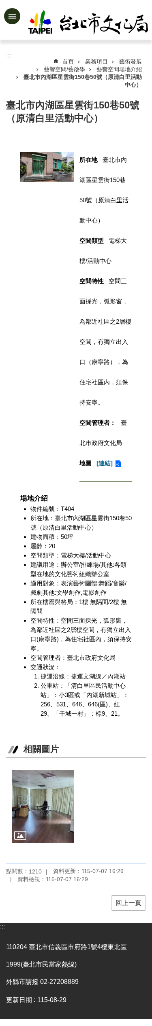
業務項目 (96, 61)
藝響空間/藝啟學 (64, 69)
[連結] (104, 463)
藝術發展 (130, 61)
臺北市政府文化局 (89, 23)
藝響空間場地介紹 (119, 69)
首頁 (68, 61)
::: (2, 926)
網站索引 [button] (12, 16)
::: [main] (8, 55)
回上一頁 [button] (128, 902)
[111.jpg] (43, 806)
